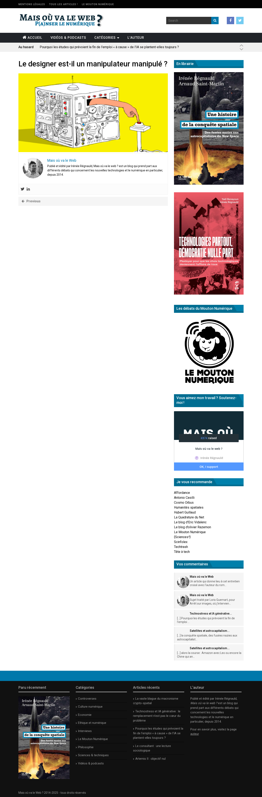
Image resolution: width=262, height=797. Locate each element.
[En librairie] (209, 184)
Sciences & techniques (93, 755)
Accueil (35, 38)
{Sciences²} (182, 537)
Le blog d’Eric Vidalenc (190, 522)
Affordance (182, 493)
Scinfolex (180, 542)
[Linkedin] (28, 189)
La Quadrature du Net (189, 517)
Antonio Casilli (184, 498)
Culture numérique (90, 706)
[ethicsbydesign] (93, 151)
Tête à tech (182, 552)
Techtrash (181, 547)
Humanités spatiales (188, 507)
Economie (84, 715)
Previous (33, 201)
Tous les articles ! (63, 4)
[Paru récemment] (44, 778)
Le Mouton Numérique (98, 4)
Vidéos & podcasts (68, 38)
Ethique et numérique (92, 723)
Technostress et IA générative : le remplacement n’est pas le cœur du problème (157, 715)
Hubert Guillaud (185, 512)
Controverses (87, 698)
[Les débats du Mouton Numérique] (209, 385)
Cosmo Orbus (184, 502)
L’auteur (136, 38)
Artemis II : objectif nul (150, 759)
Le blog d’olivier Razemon (192, 527)
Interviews (85, 731)
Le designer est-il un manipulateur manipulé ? (92, 64)
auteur (194, 734)
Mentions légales (31, 4)
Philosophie (86, 747)
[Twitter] (22, 189)
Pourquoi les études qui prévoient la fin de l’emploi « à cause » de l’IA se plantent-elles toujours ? (109, 47)
